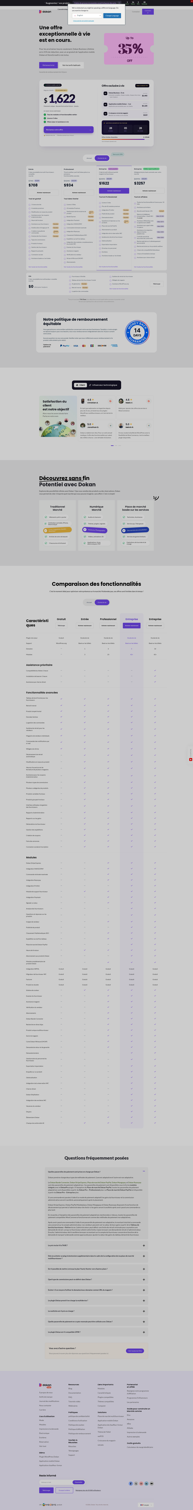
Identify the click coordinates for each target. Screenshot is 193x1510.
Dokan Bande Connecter (59, 1182)
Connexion (136, 12)
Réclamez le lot (48, 65)
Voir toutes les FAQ (135, 1351)
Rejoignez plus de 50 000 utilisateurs (88, 1490)
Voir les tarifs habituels (71, 65)
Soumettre (78, 1482)
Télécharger (156, 284)
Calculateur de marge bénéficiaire (140, 1447)
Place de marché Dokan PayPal (99, 1182)
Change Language (112, 16)
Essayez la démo (64, 1490)
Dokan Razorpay (134, 1182)
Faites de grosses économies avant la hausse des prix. (95, 3)
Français (146, 1505)
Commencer (148, 12)
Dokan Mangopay (119, 1182)
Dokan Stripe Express (78, 1182)
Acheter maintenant (43, 192)
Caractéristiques (64, 9)
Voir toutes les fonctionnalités (38, 267)
